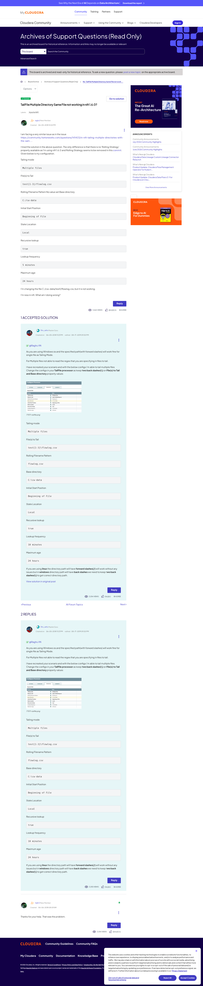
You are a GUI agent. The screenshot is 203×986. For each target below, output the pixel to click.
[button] (123, 129)
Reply (120, 303)
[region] (152, 966)
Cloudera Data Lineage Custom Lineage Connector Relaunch (156, 158)
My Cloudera (28, 955)
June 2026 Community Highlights (147, 149)
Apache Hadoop (31, 968)
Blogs (130, 22)
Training (94, 11)
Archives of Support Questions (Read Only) (61, 82)
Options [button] (27, 88)
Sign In (178, 23)
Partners (106, 11)
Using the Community (109, 22)
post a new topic (132, 72)
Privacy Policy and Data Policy (72, 965)
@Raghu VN (35, 345)
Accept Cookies (188, 978)
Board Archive (33, 82)
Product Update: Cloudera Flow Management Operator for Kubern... (153, 168)
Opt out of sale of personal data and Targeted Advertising (123, 979)
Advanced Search (28, 58)
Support (118, 11)
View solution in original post (41, 581)
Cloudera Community (35, 23)
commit (117, 150)
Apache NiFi (34, 112)
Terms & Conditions (54, 965)
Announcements (68, 22)
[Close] (196, 951)
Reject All (167, 978)
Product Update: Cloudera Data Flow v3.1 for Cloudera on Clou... (152, 178)
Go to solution (116, 98)
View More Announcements (156, 187)
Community (81, 11)
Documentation (65, 955)
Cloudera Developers (151, 22)
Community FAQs (86, 943)
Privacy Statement (179, 971)
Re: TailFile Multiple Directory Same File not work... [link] (103, 82)
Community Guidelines (59, 943)
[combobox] (95, 51)
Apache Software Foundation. (91, 968)
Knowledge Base (88, 955)
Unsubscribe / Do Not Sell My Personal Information (101, 965)
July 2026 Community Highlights (147, 142)
